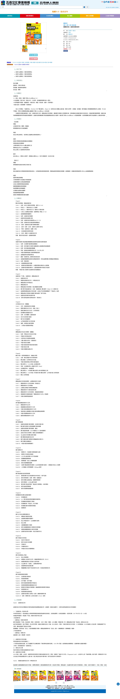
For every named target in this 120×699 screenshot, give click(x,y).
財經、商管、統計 (67, 25)
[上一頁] (21, 48)
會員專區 (113, 7)
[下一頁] (45, 48)
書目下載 (109, 7)
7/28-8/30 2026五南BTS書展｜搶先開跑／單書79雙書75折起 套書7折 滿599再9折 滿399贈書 (32, 62)
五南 (69, 32)
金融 (73, 25)
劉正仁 (74, 30)
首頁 (107, 7)
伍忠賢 (70, 30)
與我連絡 (117, 7)
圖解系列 (65, 23)
